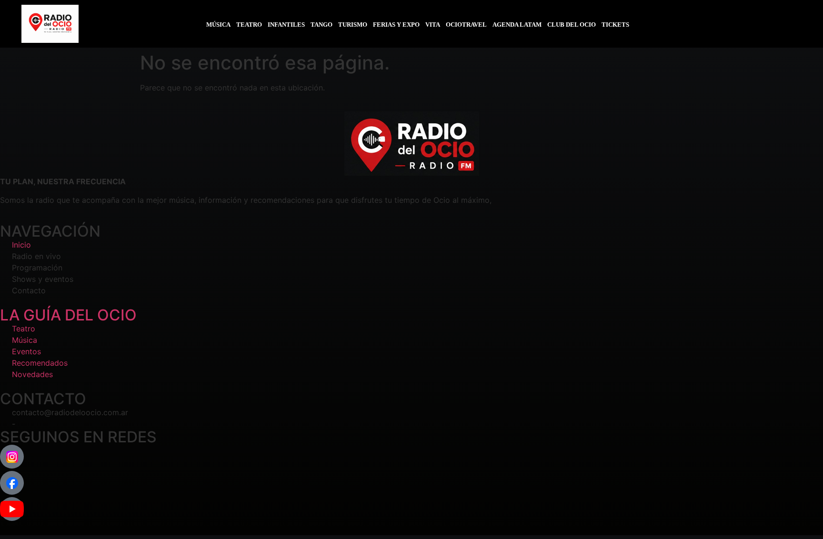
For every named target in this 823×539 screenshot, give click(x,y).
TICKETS (615, 24)
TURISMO (352, 24)
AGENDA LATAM (517, 24)
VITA (432, 24)
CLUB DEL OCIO (571, 24)
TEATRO (249, 24)
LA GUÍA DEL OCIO (68, 315)
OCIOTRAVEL (466, 24)
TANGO (321, 24)
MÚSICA (218, 24)
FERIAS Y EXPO (396, 24)
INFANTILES (286, 24)
